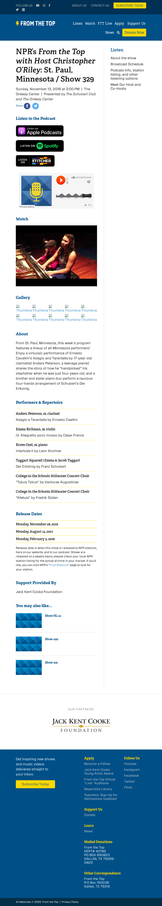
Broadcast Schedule (127, 64)
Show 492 (51, 639)
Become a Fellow (97, 764)
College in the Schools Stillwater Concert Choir (52, 476)
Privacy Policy (70, 901)
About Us (79, 5)
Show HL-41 (53, 616)
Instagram (132, 770)
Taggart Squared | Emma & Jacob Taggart (48, 460)
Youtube (130, 764)
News (109, 32)
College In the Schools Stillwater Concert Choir (52, 491)
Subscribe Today (130, 5)
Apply (119, 23)
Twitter (129, 781)
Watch (90, 23)
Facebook (131, 776)
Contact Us (100, 5)
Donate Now (134, 32)
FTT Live (105, 23)
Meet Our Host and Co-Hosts (126, 87)
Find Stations (59, 565)
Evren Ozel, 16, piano (31, 445)
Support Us (136, 23)
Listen (77, 23)
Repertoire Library (98, 789)
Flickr (128, 787)
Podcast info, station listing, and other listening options (127, 74)
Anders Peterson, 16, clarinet (38, 413)
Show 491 (51, 662)
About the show (123, 58)
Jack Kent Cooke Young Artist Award (98, 771)
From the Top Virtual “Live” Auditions (99, 781)
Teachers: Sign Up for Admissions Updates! (100, 797)
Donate (89, 815)
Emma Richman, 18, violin (35, 429)
